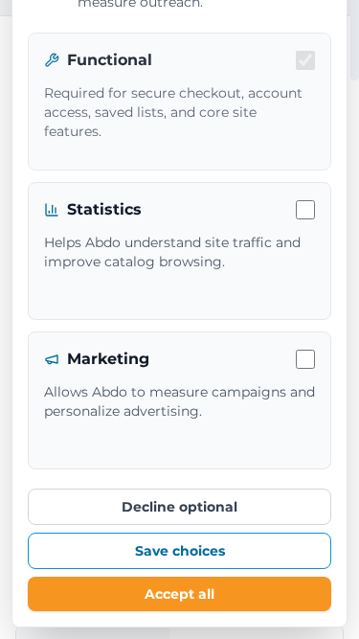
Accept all (179, 594)
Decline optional (179, 506)
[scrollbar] (354, 40)
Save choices (180, 550)
